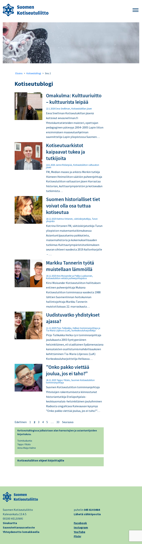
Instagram (81, 527)
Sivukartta (10, 523)
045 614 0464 (92, 510)
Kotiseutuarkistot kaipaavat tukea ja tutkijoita (65, 151)
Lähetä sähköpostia (87, 514)
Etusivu (19, 73)
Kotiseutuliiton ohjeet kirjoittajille (40, 460)
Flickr (77, 536)
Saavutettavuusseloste (19, 527)
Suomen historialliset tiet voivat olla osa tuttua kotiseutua (73, 205)
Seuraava (67, 422)
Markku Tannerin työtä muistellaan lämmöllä (70, 266)
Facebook (80, 523)
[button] (135, 10)
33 (57, 422)
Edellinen (21, 422)
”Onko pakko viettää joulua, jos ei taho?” (67, 370)
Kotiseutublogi (33, 73)
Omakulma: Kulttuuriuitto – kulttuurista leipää (74, 98)
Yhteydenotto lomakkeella (21, 532)
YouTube (79, 532)
